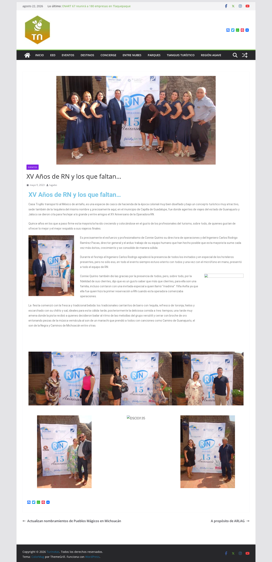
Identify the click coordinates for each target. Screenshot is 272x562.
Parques (154, 55)
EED (52, 55)
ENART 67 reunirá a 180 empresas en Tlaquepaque (96, 6)
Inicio (39, 55)
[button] (32, 378)
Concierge (108, 55)
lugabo (53, 185)
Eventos (68, 55)
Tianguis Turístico (181, 55)
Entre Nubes (132, 55)
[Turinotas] (27, 55)
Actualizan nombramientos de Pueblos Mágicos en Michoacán (74, 521)
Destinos (87, 55)
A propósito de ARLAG (228, 521)
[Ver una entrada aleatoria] (244, 55)
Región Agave (211, 55)
